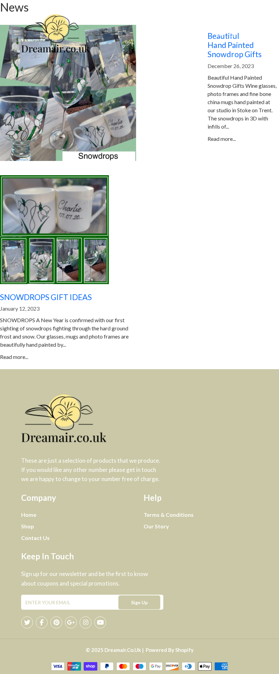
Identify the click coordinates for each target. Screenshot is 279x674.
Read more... (222, 138)
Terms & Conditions (169, 514)
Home (28, 514)
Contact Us (35, 538)
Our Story (156, 526)
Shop (27, 526)
